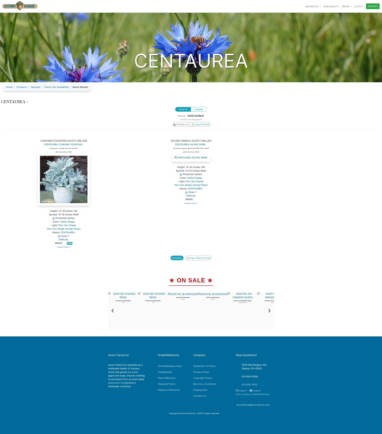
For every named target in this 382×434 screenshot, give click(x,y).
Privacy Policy (201, 372)
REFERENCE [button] (312, 6)
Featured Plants (166, 383)
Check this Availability (56, 87)
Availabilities (165, 372)
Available (198, 109)
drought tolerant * (63, 247)
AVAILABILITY (331, 6)
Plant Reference (167, 377)
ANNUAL (64, 239)
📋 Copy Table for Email (198, 258)
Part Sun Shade (67, 225)
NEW (70, 243)
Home (9, 87)
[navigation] (47, 88)
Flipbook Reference (169, 389)
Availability (177, 258)
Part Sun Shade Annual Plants (63, 228)
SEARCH (373, 6)
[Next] (269, 310)
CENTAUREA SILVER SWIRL (190, 144)
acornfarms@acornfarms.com (253, 404)
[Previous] (113, 310)
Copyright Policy (202, 377)
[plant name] (64, 181)
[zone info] (59, 235)
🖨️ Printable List (181, 124)
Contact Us (199, 395)
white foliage (67, 221)
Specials (35, 87)
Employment (200, 389)
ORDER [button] (345, 6)
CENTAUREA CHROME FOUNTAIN (63, 144)
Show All (183, 109)
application (114, 382)
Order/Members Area (169, 366)
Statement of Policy (204, 366)
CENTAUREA (68, 232)
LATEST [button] (358, 6)
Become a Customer (204, 383)
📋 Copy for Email (200, 124)
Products (22, 87)
